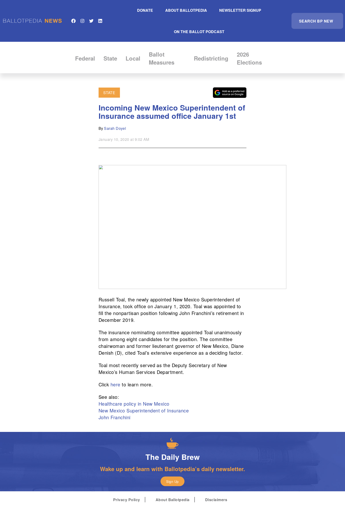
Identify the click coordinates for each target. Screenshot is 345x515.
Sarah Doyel (115, 128)
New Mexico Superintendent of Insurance (144, 410)
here (115, 384)
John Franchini (115, 417)
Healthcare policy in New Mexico (134, 403)
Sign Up (172, 481)
